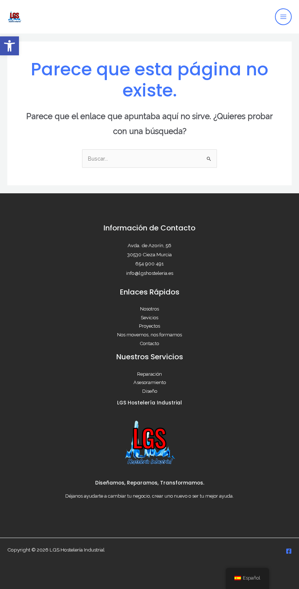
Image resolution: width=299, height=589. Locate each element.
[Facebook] (289, 551)
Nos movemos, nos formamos (149, 334)
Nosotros (149, 309)
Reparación (149, 374)
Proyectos (149, 326)
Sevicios (149, 317)
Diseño (149, 391)
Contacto (149, 343)
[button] (9, 45)
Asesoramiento (149, 382)
